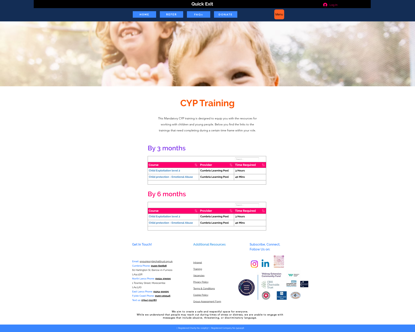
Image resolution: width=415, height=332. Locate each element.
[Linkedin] (265, 264)
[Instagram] (254, 264)
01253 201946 (162, 295)
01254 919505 (161, 291)
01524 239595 (163, 278)
